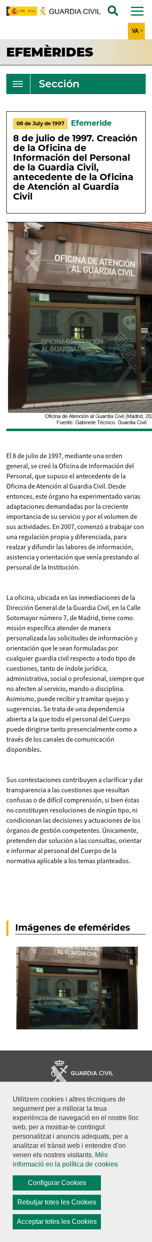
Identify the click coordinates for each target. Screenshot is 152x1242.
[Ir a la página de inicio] (58, 11)
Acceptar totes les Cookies (57, 1221)
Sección (59, 84)
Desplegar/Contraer (18, 84)
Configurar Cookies (57, 1182)
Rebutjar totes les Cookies (56, 1202)
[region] (76, 1162)
